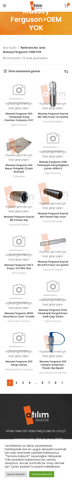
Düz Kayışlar (19, 273)
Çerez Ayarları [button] (16, 474)
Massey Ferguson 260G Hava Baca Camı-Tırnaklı (19, 315)
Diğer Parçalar (19, 124)
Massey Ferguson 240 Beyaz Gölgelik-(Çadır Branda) (19, 168)
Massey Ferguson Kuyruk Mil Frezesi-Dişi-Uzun (53, 215)
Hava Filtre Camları (19, 321)
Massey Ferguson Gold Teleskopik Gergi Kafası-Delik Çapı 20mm (52, 313)
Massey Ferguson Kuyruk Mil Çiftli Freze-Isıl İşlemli (52, 263)
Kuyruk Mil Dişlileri (53, 121)
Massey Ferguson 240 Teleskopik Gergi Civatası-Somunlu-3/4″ (19, 117)
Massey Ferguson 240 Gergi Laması (19, 363)
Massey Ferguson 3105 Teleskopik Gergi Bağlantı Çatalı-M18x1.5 (53, 165)
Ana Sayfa (10, 48)
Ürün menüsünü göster (24, 71)
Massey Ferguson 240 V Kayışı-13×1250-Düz (18, 266)
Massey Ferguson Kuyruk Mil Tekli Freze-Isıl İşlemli (53, 115)
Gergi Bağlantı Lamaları (19, 369)
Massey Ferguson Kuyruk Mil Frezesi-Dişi (19, 218)
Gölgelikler (19, 176)
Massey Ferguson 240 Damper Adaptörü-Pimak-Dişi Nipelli (53, 365)
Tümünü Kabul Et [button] (41, 474)
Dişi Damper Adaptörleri (53, 372)
